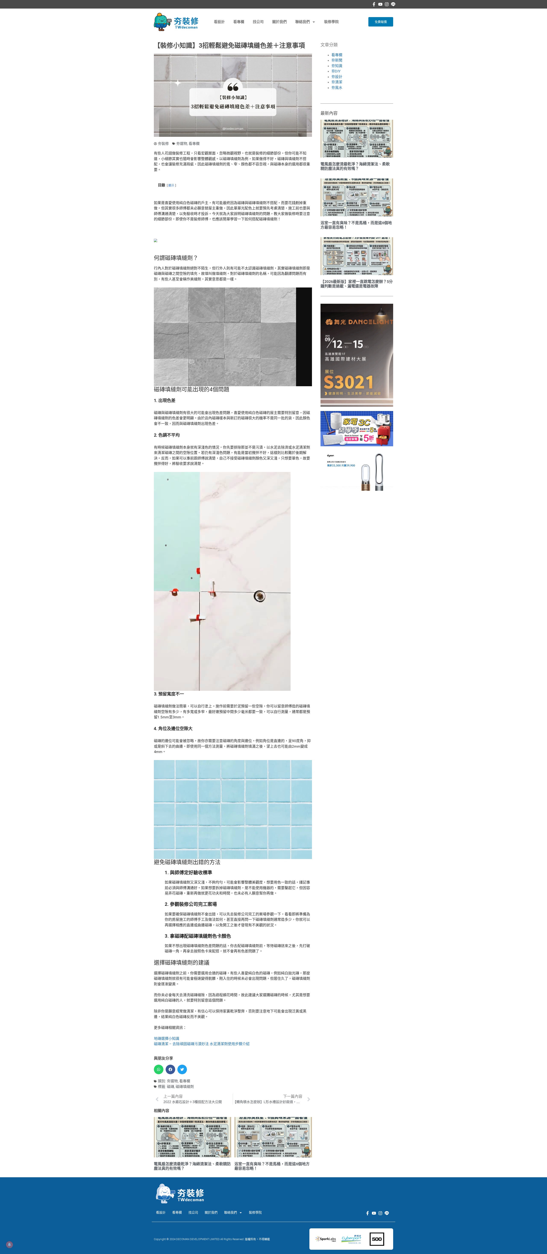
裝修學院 (331, 22)
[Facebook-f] (374, 4)
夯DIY (336, 71)
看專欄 (238, 22)
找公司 (258, 22)
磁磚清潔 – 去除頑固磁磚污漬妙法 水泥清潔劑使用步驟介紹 (202, 1044)
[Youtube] (380, 4)
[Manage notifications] (9, 1244)
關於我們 (279, 22)
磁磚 (170, 1087)
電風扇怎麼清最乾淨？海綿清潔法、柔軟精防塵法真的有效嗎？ (355, 166)
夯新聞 (336, 60)
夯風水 (336, 87)
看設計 (219, 22)
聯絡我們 (302, 22)
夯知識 (336, 66)
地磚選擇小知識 (166, 1038)
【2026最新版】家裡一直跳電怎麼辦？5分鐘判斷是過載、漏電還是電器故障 (357, 284)
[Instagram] (387, 4)
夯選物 (181, 143)
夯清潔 (336, 82)
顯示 (171, 185)
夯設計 (336, 77)
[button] (158, 1069)
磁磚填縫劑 (185, 1087)
